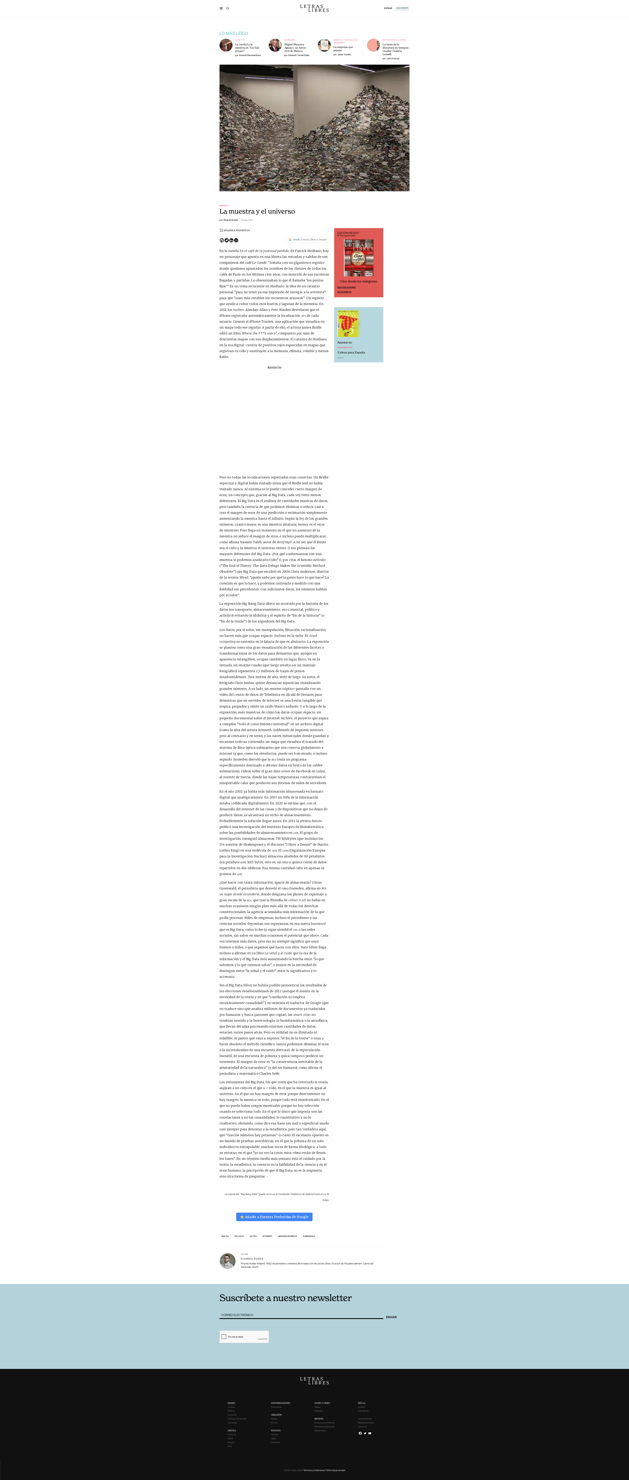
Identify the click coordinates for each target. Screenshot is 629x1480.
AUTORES (359, 1279)
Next (379, 263)
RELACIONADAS (264, 1279)
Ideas (273, 1438)
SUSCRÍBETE (402, 8)
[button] (221, 8)
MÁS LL (362, 1403)
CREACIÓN (276, 1415)
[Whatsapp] (236, 240)
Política (231, 1410)
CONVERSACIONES (280, 1403)
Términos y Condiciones (314, 1470)
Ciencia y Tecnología (346, 40)
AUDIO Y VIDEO (322, 1403)
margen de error (287, 1236)
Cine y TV (240, 40)
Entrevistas (390, 40)
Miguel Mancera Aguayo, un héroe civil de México (295, 48)
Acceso (361, 1407)
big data (239, 1236)
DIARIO (231, 1403)
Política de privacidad (335, 1470)
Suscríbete (344, 292)
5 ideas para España (351, 353)
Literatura (232, 1422)
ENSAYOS (276, 1430)
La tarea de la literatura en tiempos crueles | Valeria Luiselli (396, 49)
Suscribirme (363, 1410)
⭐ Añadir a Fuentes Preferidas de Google (274, 1217)
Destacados (319, 1430)
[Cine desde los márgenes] (358, 259)
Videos (402, 40)
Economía (289, 40)
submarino (309, 1236)
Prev (338, 263)
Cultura (231, 1407)
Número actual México (324, 1422)
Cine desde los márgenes (358, 282)
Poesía (274, 1418)
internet (267, 1236)
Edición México (346, 287)
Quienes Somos (365, 1418)
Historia (274, 1434)
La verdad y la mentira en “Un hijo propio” (247, 48)
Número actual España (324, 1426)
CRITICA (232, 1430)
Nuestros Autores (366, 1422)
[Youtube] (370, 1433)
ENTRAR (388, 8)
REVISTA (319, 1418)
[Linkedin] (231, 240)
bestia (225, 1236)
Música (231, 1442)
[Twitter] (227, 240)
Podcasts (318, 1410)
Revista (223, 205)
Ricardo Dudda (252, 1258)
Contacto (362, 1426)
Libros (230, 1438)
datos (253, 1236)
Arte (230, 1446)
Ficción (274, 1422)
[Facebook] (222, 240)
